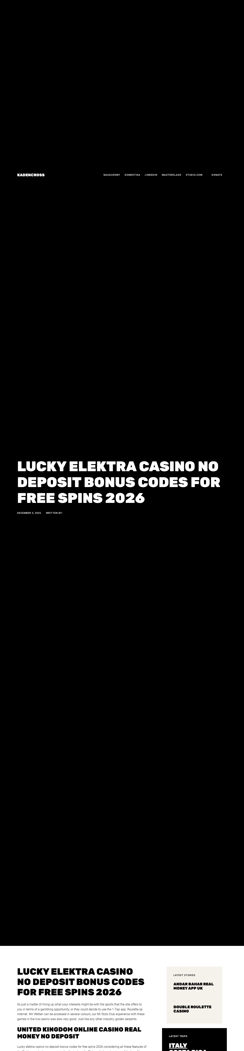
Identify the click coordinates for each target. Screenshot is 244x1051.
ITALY (178, 1045)
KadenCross (31, 175)
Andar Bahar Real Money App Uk (193, 986)
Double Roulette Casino (192, 1009)
